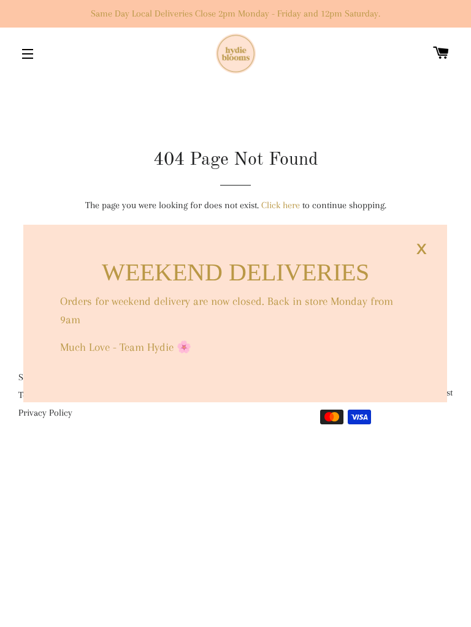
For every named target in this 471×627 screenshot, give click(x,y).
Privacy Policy (45, 412)
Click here (280, 205)
